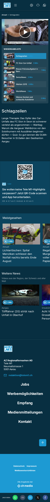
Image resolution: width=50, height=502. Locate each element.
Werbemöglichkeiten (25, 393)
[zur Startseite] (7, 5)
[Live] (31, 5)
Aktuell (4, 15)
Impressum (32, 466)
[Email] (30, 497)
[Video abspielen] (25, 32)
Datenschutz (19, 466)
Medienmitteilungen (25, 412)
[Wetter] (38, 5)
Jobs (25, 384)
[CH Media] (25, 485)
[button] (22, 497)
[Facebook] (45, 497)
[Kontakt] (44, 5)
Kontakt (25, 421)
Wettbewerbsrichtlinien (25, 470)
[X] (37, 497)
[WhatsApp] (15, 497)
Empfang (25, 403)
